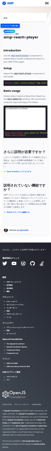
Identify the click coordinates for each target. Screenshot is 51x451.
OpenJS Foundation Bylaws (17, 347)
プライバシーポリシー (21, 404)
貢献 (8, 330)
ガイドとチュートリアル (15, 305)
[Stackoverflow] (41, 263)
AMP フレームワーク (14, 282)
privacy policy (39, 444)
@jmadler (24, 230)
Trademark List (12, 353)
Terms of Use (7, 404)
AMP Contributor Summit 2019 (18, 366)
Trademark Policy (13, 350)
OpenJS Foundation (12, 411)
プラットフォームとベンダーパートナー (20, 327)
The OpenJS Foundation (16, 344)
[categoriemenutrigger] (10, 26)
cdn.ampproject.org (30, 441)
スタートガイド (12, 301)
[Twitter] (4, 263)
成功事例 (10, 288)
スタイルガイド (12, 377)
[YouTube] (14, 263)
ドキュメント (8, 34)
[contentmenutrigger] (24, 17)
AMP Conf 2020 (12, 363)
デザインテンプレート (14, 314)
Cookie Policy (36, 404)
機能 (8, 291)
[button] (47, 3)
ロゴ (8, 380)
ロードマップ (11, 334)
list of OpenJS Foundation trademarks (31, 426)
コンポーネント (12, 308)
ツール (9, 317)
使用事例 (10, 285)
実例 (17, 34)
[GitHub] (32, 263)
